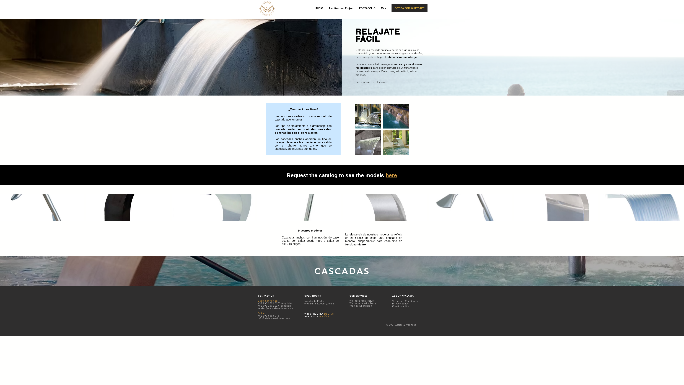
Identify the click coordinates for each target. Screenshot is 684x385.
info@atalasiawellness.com (274, 318)
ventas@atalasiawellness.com (275, 308)
